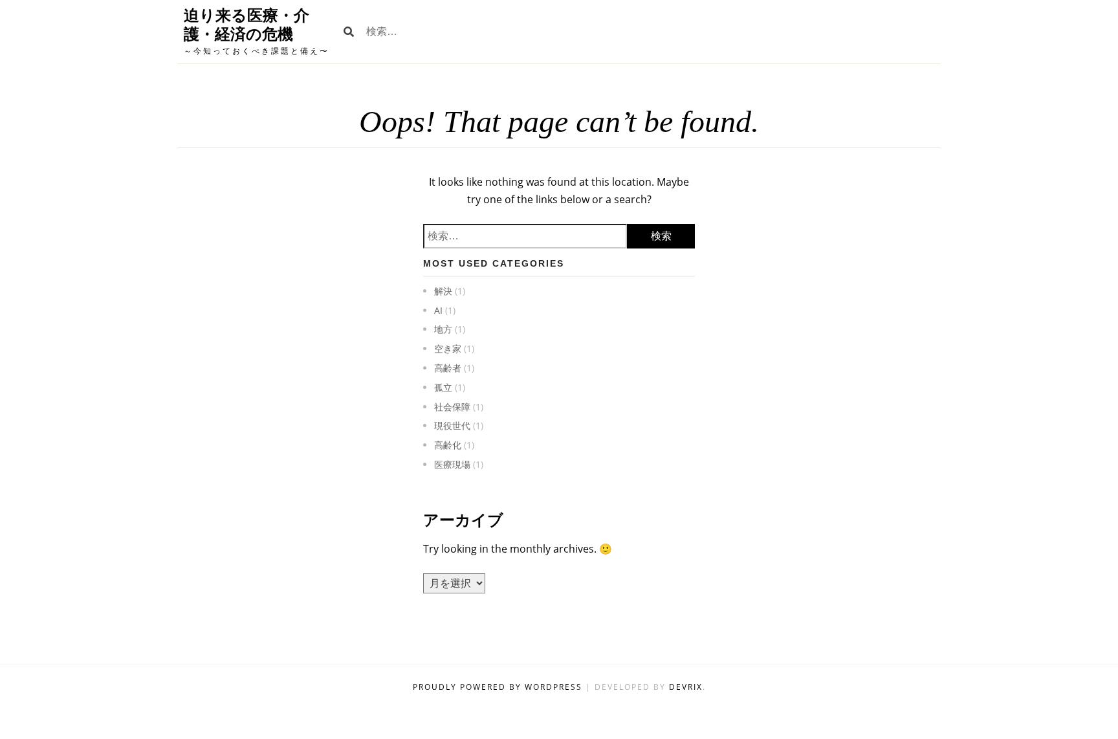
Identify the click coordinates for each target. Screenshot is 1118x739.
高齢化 (447, 445)
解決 (443, 291)
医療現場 (452, 464)
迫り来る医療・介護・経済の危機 (246, 24)
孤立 (443, 387)
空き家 (447, 348)
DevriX (686, 686)
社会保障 (452, 407)
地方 (443, 329)
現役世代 (452, 425)
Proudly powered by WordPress (499, 686)
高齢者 (447, 368)
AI (438, 310)
